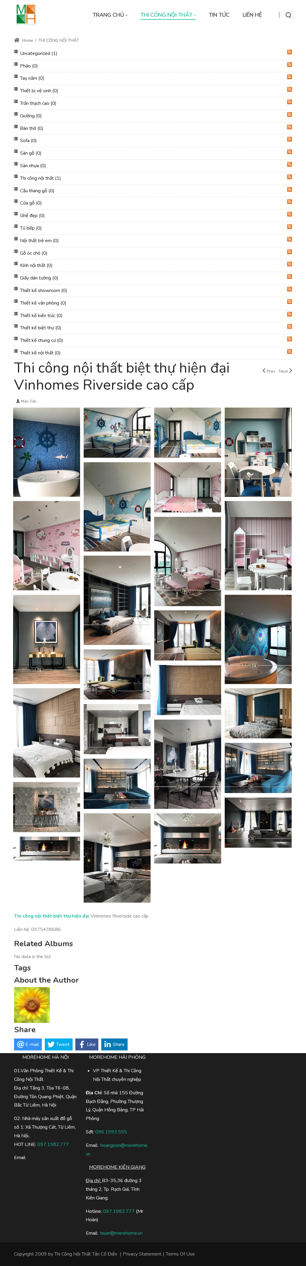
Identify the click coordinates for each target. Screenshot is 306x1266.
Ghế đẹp (32, 215)
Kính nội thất (36, 265)
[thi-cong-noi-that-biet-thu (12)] (117, 675)
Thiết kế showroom (43, 290)
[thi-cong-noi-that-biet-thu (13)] (187, 636)
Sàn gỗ (31, 153)
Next (283, 371)
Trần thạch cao (38, 103)
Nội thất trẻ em (39, 240)
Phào (29, 66)
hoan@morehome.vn (121, 1233)
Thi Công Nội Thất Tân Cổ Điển (85, 1254)
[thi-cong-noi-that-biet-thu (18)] (258, 546)
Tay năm (32, 78)
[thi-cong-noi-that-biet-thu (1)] (187, 839)
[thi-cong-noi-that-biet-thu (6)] (258, 769)
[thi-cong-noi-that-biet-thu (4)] (46, 808)
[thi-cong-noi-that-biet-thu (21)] (117, 507)
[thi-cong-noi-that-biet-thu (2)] (117, 858)
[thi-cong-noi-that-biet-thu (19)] (46, 546)
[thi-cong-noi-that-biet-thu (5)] (117, 784)
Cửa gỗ (31, 203)
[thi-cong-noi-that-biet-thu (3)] (258, 823)
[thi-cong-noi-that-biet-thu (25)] (46, 453)
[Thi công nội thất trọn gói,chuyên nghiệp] (26, 15)
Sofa (28, 140)
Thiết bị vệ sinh (39, 90)
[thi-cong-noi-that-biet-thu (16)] (117, 601)
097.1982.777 (119, 1211)
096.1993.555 (111, 1132)
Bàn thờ (31, 128)
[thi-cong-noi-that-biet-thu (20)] (187, 488)
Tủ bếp (31, 228)
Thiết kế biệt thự (40, 328)
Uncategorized (38, 53)
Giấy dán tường (39, 278)
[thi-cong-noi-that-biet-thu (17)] (187, 562)
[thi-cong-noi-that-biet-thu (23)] (187, 433)
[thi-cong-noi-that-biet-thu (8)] (117, 730)
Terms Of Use (180, 1254)
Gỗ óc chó (34, 253)
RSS (289, 52)
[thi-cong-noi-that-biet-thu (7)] (187, 765)
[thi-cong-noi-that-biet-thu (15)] (46, 640)
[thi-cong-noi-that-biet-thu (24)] (117, 433)
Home (27, 40)
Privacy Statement (142, 1254)
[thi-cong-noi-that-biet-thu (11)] (187, 691)
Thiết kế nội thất (40, 353)
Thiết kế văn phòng (43, 303)
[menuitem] (110, 15)
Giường (31, 116)
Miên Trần (28, 401)
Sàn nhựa (33, 165)
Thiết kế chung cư (41, 340)
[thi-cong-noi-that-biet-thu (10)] (46, 733)
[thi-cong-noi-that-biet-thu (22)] (258, 453)
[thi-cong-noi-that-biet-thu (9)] (258, 714)
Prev (271, 371)
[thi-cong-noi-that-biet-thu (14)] (258, 640)
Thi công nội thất (40, 178)
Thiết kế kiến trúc (41, 315)
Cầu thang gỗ (37, 191)
